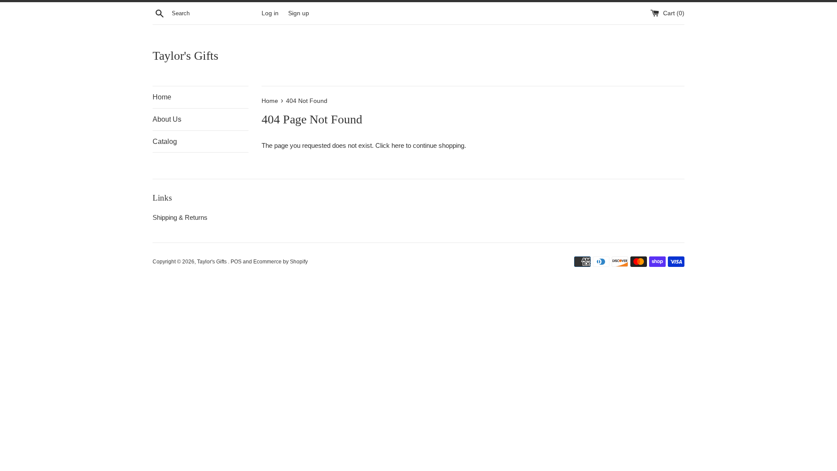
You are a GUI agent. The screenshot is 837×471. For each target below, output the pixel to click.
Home (162, 97)
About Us (167, 119)
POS (236, 262)
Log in (270, 13)
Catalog (165, 141)
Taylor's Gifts (185, 55)
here (397, 145)
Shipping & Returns (180, 217)
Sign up (298, 13)
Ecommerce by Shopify (280, 262)
